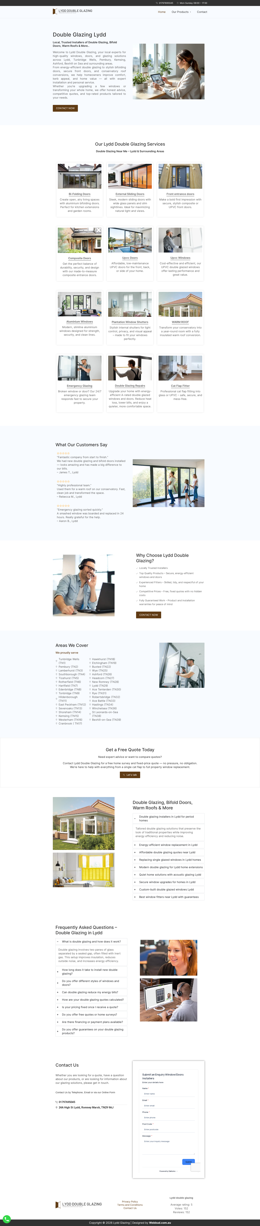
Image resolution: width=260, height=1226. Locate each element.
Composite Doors (79, 258)
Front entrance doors (180, 194)
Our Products (180, 12)
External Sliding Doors (130, 194)
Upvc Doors (130, 257)
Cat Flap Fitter (180, 385)
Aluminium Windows (79, 321)
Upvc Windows (180, 257)
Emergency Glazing (79, 385)
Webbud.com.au (160, 1222)
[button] (181, 12)
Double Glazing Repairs (130, 385)
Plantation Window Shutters (130, 322)
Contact (202, 12)
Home (162, 12)
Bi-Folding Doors (79, 194)
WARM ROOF (180, 322)
